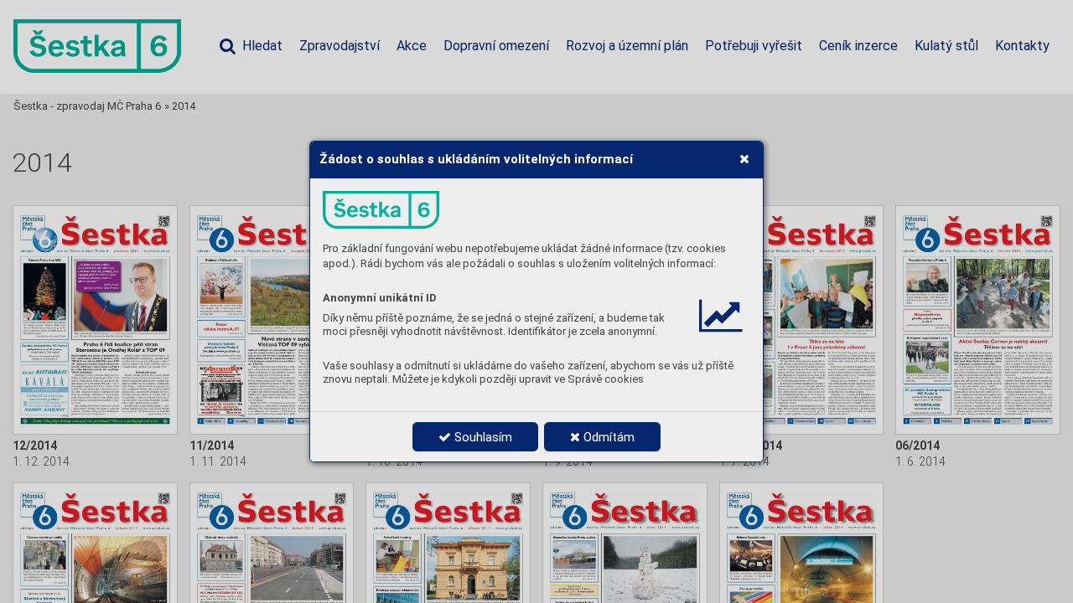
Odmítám (607, 437)
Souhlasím (481, 437)
